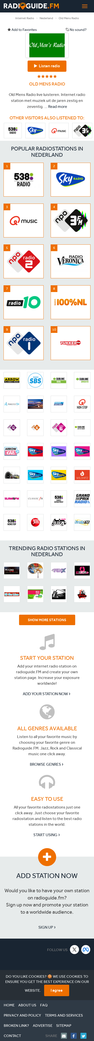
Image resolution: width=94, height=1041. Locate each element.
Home (9, 1005)
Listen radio (48, 66)
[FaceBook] (75, 1036)
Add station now (47, 876)
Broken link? (16, 1025)
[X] (74, 949)
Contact (12, 1036)
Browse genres (45, 764)
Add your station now (45, 693)
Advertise (42, 1025)
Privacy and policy (22, 1015)
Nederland (46, 18)
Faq (44, 1005)
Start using (45, 834)
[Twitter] (85, 1036)
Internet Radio (24, 18)
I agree (57, 990)
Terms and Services (64, 1015)
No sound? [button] (77, 30)
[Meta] (85, 949)
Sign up (45, 927)
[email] (66, 1036)
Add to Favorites (24, 30)
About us (27, 1005)
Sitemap (63, 1025)
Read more (57, 106)
